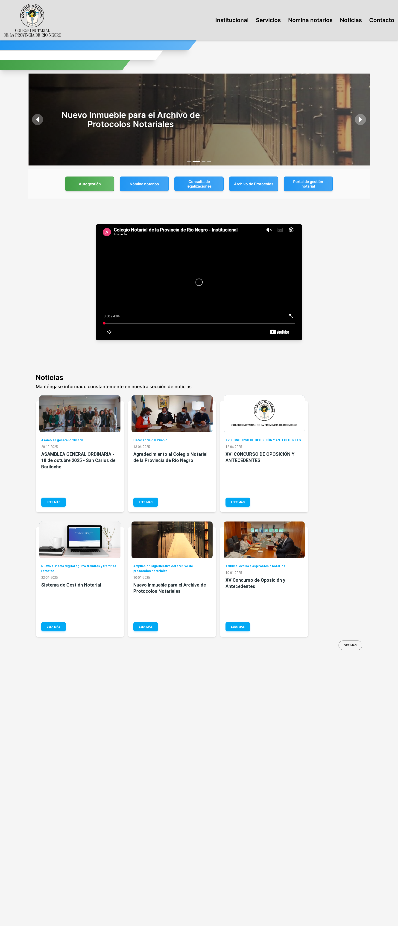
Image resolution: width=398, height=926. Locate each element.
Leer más (53, 502)
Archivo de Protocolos (253, 184)
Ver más (350, 645)
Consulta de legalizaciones (199, 183)
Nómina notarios (144, 184)
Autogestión (90, 184)
